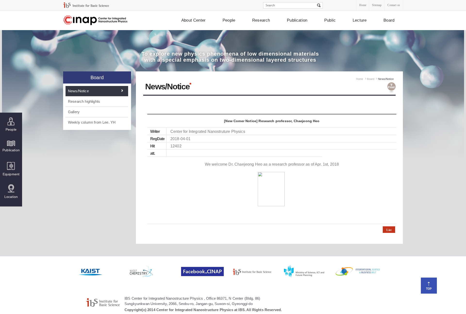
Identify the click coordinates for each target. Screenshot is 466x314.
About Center (193, 20)
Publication (297, 20)
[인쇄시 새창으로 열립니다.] (391, 87)
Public (330, 20)
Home (362, 5)
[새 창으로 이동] (86, 5)
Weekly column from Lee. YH (92, 122)
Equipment (11, 174)
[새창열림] (103, 271)
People (229, 20)
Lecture (359, 20)
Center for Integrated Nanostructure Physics (95, 20)
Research (261, 20)
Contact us (393, 5)
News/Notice (78, 91)
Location (11, 196)
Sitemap (377, 5)
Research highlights (84, 101)
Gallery (74, 112)
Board (388, 20)
